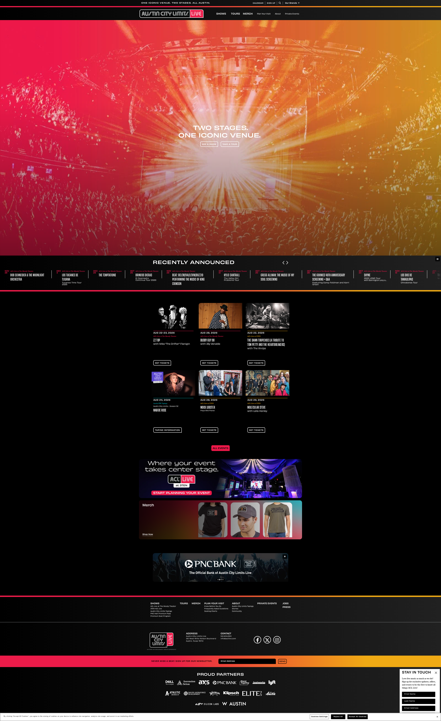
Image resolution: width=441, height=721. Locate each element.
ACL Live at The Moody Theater (163, 606)
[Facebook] (257, 640)
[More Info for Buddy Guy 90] (220, 316)
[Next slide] (287, 263)
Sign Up (271, 3)
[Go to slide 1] (218, 579)
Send (282, 661)
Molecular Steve (256, 408)
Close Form (436, 656)
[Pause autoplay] (437, 259)
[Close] (437, 716)
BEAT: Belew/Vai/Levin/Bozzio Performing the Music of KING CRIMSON (100, 280)
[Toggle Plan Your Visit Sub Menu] (272, 14)
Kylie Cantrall (143, 275)
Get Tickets (162, 363)
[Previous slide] (283, 263)
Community (237, 611)
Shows (221, 14)
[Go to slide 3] (221, 579)
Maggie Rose (159, 410)
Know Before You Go (212, 606)
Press (287, 607)
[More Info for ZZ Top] (173, 316)
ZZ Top (156, 340)
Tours (235, 14)
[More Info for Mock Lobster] (220, 383)
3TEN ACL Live (156, 609)
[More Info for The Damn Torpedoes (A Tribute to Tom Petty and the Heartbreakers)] (267, 316)
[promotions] (220, 478)
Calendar (258, 3)
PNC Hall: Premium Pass (160, 614)
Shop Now (147, 534)
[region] (220, 717)
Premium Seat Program (160, 616)
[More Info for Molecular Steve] (267, 383)
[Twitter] (267, 640)
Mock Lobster (207, 408)
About (278, 14)
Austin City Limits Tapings (161, 611)
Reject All (338, 716)
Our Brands (291, 3)
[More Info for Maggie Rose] (173, 383)
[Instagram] (277, 640)
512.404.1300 (226, 636)
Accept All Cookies (357, 716)
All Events (220, 448)
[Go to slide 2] (219, 579)
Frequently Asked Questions (216, 609)
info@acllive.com (228, 639)
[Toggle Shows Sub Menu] (228, 14)
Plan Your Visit (264, 14)
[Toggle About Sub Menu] (282, 14)
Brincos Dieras (55, 275)
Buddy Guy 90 (207, 340)
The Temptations (19, 275)
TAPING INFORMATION (167, 430)
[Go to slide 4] (222, 579)
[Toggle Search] (280, 3)
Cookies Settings (319, 716)
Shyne (279, 275)
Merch (249, 14)
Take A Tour (229, 144)
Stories (235, 609)
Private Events (292, 14)
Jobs (286, 604)
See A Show (209, 144)
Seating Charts (210, 611)
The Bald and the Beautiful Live (366, 275)
